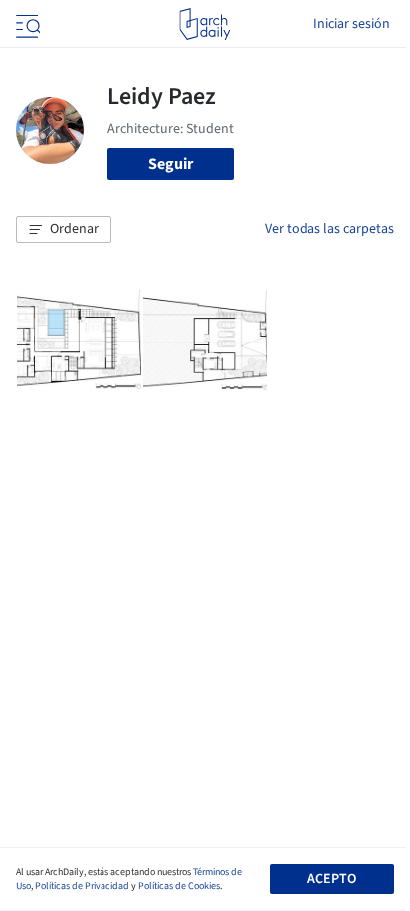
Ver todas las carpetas (329, 229)
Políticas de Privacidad (82, 886)
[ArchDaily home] (204, 24)
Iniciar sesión (351, 24)
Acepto (332, 879)
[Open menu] (26, 24)
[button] (63, 230)
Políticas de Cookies (179, 886)
